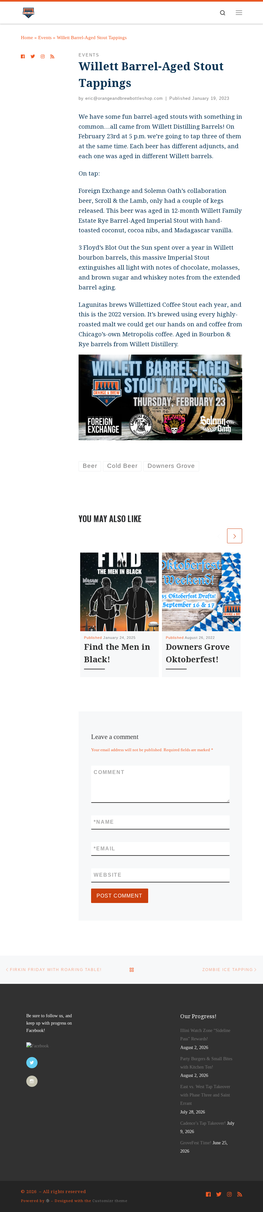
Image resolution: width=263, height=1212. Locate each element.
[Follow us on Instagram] (43, 57)
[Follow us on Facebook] (23, 57)
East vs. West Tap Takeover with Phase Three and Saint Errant (205, 1095)
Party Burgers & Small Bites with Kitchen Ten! (206, 1063)
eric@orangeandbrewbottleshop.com (124, 98)
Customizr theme (109, 1201)
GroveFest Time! (195, 1142)
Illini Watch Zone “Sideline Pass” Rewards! (205, 1034)
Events (45, 37)
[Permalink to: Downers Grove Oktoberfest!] (201, 592)
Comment (109, 772)
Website (108, 875)
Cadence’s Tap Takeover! (203, 1123)
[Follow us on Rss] (52, 57)
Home (27, 37)
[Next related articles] (234, 536)
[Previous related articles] (218, 536)
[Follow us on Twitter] (32, 57)
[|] (28, 11)
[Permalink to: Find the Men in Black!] (119, 592)
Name (104, 822)
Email (104, 848)
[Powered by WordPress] (48, 1200)
